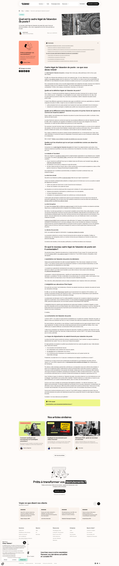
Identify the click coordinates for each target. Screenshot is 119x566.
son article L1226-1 (62, 157)
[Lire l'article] (32, 436)
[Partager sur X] (26, 71)
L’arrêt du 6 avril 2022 (50, 220)
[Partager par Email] (22, 71)
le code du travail (60, 156)
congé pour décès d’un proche (76, 232)
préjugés (50, 351)
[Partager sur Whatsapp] (29, 71)
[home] (25, 4)
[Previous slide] (95, 503)
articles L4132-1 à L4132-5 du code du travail (56, 201)
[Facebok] (97, 563)
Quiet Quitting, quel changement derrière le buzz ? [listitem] (59, 404)
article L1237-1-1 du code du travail (58, 254)
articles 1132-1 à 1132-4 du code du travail (62, 206)
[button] (41, 4)
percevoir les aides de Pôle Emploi (89, 299)
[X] (99, 563)
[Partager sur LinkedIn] (24, 71)
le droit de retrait (66, 177)
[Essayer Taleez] (29, 53)
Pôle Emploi (61, 292)
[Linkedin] (95, 563)
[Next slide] (98, 503)
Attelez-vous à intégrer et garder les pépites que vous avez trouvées (69, 139)
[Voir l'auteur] (26, 33)
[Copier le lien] (20, 71)
